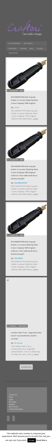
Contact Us (13, 395)
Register (12, 404)
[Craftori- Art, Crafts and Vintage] (26, 38)
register (23, 49)
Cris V (17, 107)
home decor (22, 326)
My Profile (13, 49)
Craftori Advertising (16, 409)
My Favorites (13, 407)
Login (11, 399)
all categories (15, 43)
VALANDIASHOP (21, 183)
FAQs (31, 49)
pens (21, 90)
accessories (14, 90)
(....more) (34, 119)
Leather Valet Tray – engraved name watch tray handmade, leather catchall (26, 336)
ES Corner (19, 343)
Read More (41, 440)
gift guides (28, 43)
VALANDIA (19, 258)
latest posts (13, 53)
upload (40, 49)
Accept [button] (31, 440)
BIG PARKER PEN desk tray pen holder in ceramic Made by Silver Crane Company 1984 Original (24, 100)
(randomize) (26, 367)
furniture (13, 326)
